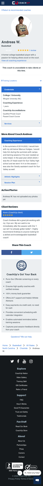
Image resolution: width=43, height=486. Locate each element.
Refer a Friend (21, 389)
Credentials (9, 89)
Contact (21, 457)
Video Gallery (21, 377)
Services (7, 123)
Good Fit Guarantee (21, 408)
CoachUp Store (21, 430)
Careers (22, 453)
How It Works (21, 404)
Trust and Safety (21, 412)
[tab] (21, 89)
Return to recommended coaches (16, 10)
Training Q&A (21, 381)
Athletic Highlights (12, 176)
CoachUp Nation (21, 373)
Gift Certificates (21, 385)
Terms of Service (28, 478)
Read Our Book (21, 426)
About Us (21, 441)
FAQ (21, 400)
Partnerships (21, 445)
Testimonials (21, 416)
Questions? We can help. (21, 336)
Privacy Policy (14, 478)
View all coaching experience (13, 60)
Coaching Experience (13, 140)
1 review (32, 50)
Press (21, 449)
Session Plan (9, 182)
